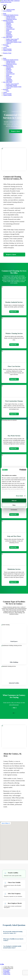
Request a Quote (15, 131)
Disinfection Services (11, 19)
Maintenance (9, 36)
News (7, 46)
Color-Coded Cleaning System (13, 42)
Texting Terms (6, 974)
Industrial (8, 23)
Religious (8, 33)
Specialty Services (10, 17)
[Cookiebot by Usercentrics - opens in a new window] (19, 470)
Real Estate (9, 31)
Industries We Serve (8, 20)
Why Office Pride (7, 37)
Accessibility (6, 971)
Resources (5, 44)
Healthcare (9, 24)
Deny (14, 505)
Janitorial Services (10, 16)
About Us (8, 43)
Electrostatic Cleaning (11, 40)
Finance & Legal (10, 29)
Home (4, 13)
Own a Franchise (7, 49)
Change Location (7, 50)
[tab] (14, 874)
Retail (7, 30)
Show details (19, 495)
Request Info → (14, 311)
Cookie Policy (6, 972)
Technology (9, 34)
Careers (5, 47)
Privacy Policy (6, 969)
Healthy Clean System (12, 39)
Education (8, 26)
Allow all (14, 500)
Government (9, 27)
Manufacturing (9, 22)
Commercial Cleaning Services (10, 15)
